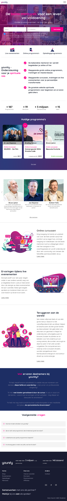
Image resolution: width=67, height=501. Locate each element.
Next (65, 192)
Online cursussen (46, 230)
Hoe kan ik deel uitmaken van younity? (17, 424)
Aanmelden (57, 29)
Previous (2, 192)
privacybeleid (19, 33)
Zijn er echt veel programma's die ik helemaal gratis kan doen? (24, 431)
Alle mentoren (33, 217)
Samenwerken (19, 490)
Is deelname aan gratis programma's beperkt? (19, 437)
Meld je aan (16, 494)
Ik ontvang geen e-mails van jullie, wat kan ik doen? (21, 444)
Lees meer (40, 256)
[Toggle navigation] (64, 2)
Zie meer (33, 164)
